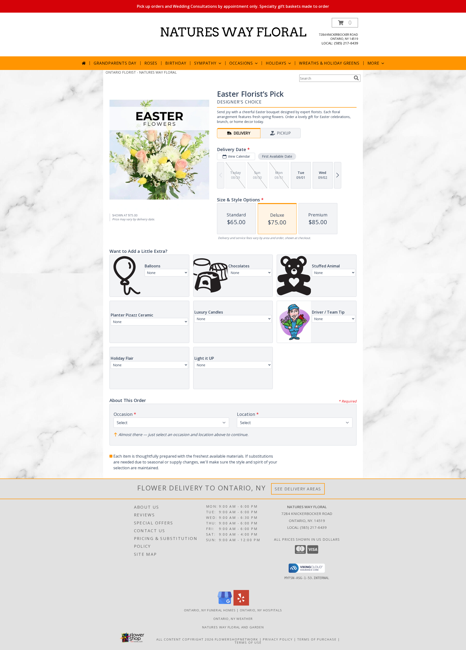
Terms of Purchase (317, 639)
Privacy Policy (278, 639)
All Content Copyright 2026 (185, 639)
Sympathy (205, 63)
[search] (356, 78)
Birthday (175, 63)
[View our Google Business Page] (225, 604)
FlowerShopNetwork (236, 639)
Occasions (241, 63)
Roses (150, 63)
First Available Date (277, 156)
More (373, 63)
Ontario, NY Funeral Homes (210, 610)
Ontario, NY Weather (233, 618)
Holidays (276, 63)
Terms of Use (248, 642)
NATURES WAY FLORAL (233, 32)
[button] (345, 22)
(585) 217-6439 (346, 43)
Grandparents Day (115, 63)
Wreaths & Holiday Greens (329, 63)
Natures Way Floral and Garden (233, 627)
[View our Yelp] (241, 604)
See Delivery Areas (298, 489)
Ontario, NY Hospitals (261, 610)
